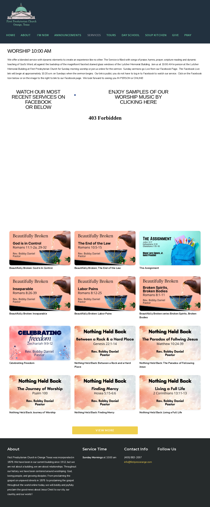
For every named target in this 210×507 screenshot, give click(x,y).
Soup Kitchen (156, 35)
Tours (111, 35)
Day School (131, 35)
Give (175, 35)
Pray (187, 35)
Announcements (68, 35)
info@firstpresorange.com (138, 462)
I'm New (43, 35)
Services (94, 35)
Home (10, 35)
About (26, 35)
